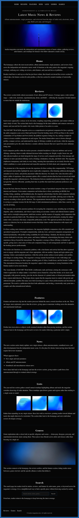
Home (16, 4)
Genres (54, 4)
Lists (47, 4)
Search (62, 4)
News (41, 4)
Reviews (24, 4)
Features (33, 4)
